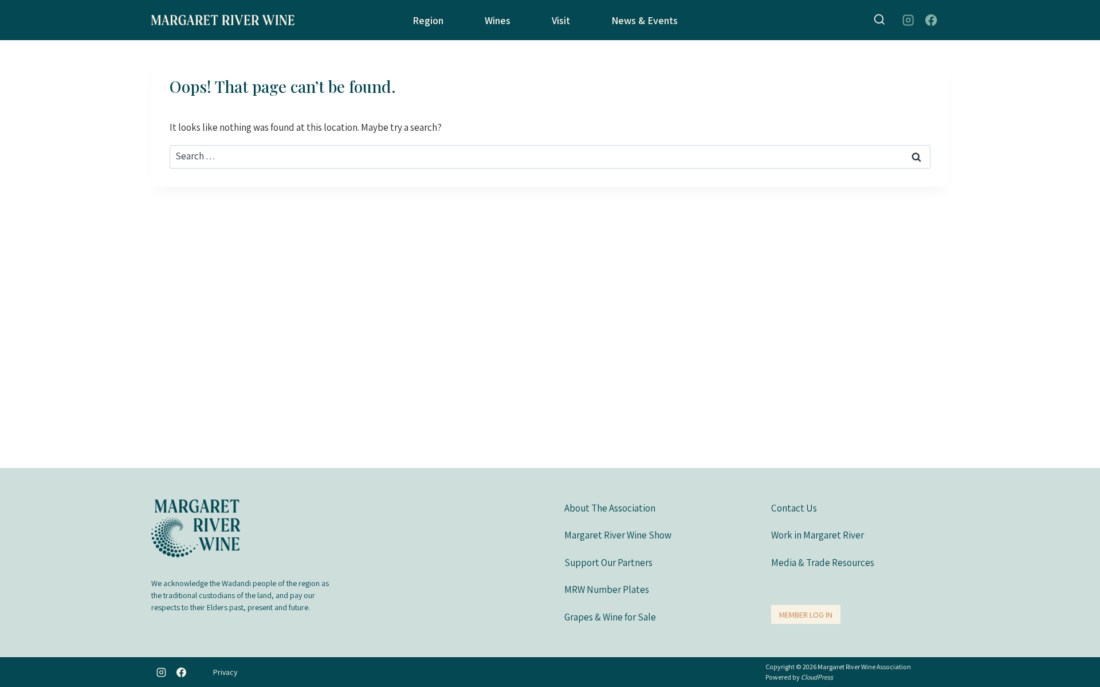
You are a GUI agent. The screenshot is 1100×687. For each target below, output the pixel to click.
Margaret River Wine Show (617, 535)
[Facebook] (931, 20)
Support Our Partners (608, 562)
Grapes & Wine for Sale (610, 617)
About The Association (609, 508)
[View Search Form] (879, 20)
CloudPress (817, 677)
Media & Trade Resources (822, 562)
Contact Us (794, 508)
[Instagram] (908, 20)
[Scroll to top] (1078, 657)
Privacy (225, 672)
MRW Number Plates (606, 589)
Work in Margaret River (817, 535)
